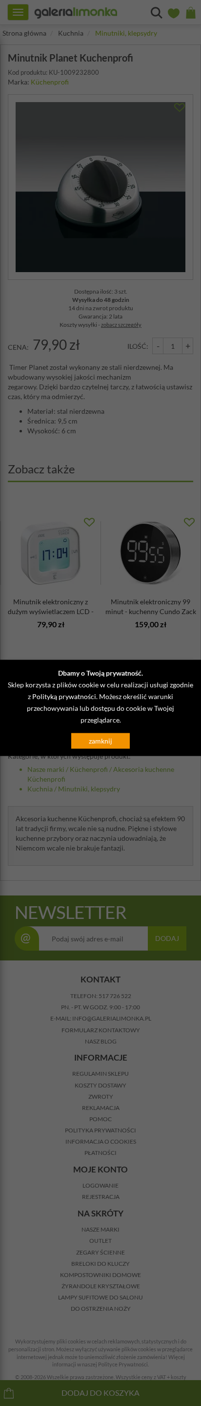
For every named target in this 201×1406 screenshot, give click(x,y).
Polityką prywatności (64, 696)
